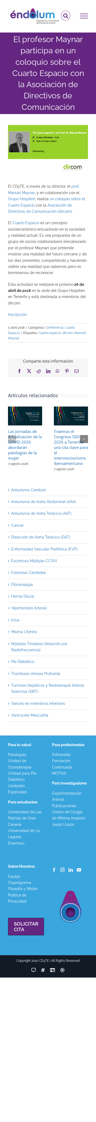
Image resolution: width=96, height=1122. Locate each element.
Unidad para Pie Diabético (22, 776)
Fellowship (61, 755)
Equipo (14, 876)
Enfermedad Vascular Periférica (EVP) (44, 549)
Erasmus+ (16, 843)
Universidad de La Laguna (24, 834)
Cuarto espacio (49, 333)
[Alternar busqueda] (65, 15)
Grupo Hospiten (21, 199)
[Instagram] (62, 870)
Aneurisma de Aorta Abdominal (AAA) (43, 502)
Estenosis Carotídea (28, 572)
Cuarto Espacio (26, 223)
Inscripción (17, 314)
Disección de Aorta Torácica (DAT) (40, 537)
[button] (12, 439)
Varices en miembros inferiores (38, 703)
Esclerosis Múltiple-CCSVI (34, 561)
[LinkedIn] (71, 870)
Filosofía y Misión (23, 889)
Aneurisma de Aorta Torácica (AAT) (41, 513)
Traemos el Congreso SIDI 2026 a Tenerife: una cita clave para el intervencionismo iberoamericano (71, 447)
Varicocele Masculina (29, 715)
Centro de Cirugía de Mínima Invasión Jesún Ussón (68, 818)
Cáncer (17, 525)
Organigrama (19, 882)
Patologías (17, 755)
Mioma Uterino (24, 632)
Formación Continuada (62, 764)
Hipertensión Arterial (29, 608)
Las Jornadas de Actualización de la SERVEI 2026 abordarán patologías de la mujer (25, 445)
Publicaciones (64, 806)
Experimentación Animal (66, 796)
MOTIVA (59, 773)
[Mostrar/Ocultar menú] (84, 16)
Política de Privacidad (17, 898)
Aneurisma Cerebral (28, 490)
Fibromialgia (22, 584)
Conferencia (54, 327)
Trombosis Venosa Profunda (35, 673)
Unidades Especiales (17, 789)
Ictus (15, 620)
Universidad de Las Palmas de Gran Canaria (25, 818)
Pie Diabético (22, 661)
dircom (67, 333)
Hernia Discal (22, 596)
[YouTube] (79, 870)
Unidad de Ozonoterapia (19, 764)
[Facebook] (54, 870)
